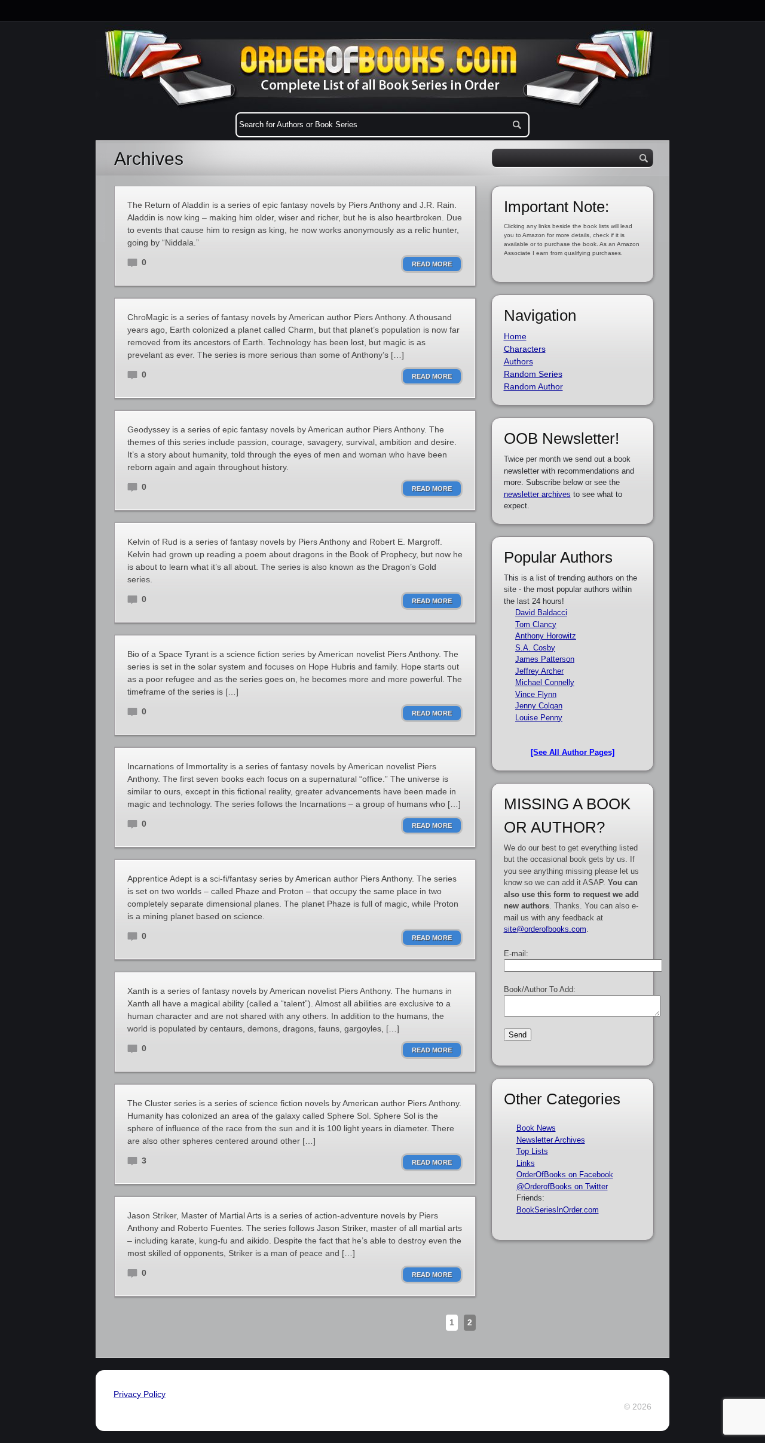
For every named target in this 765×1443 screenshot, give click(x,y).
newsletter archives (537, 494)
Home (515, 336)
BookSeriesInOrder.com (557, 1209)
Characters (525, 349)
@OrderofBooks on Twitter (562, 1186)
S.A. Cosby (535, 647)
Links (525, 1163)
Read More (432, 264)
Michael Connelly (544, 682)
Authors (518, 361)
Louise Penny (538, 717)
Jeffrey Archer (539, 671)
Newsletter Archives (550, 1139)
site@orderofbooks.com (545, 929)
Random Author (533, 386)
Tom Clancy (535, 624)
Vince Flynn (535, 694)
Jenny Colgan (538, 705)
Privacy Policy (140, 1394)
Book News (536, 1127)
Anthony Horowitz (545, 635)
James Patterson (544, 659)
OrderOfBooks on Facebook (564, 1174)
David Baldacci (541, 612)
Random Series (533, 374)
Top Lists (532, 1151)
